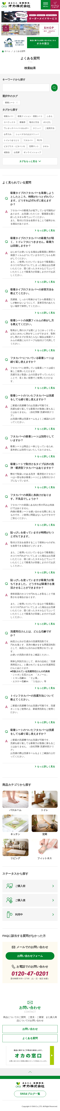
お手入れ (8, 134)
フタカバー (28, 140)
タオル (46, 146)
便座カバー (8, 116)
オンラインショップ (32, 152)
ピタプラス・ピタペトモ (14, 146)
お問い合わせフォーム (30, 956)
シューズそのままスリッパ (27, 134)
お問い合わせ (30, 1029)
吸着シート (10, 102)
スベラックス (9, 122)
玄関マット (34, 146)
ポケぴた (47, 122)
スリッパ (37, 128)
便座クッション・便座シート (30, 116)
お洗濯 (17, 152)
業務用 (22, 122)
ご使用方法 (49, 128)
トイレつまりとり (11, 140)
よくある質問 (30, 1038)
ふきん (49, 116)
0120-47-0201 (30, 973)
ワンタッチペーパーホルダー (16, 128)
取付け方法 (34, 122)
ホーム (7, 51)
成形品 (7, 152)
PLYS (39, 140)
